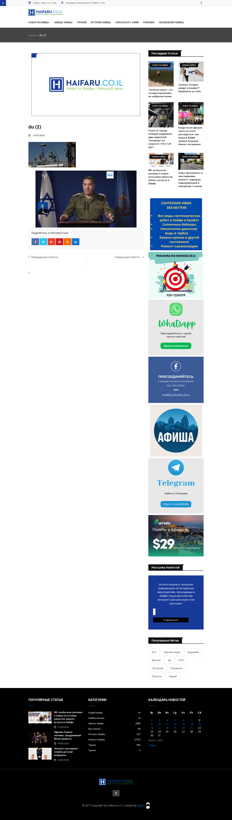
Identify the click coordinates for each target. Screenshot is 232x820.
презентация (172, 652)
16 (151, 728)
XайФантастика (114, 718)
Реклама (148, 22)
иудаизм (193, 652)
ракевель (176, 668)
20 (183, 728)
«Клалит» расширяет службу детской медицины (66, 752)
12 (175, 724)
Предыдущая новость (44, 257)
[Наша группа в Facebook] (201, 3)
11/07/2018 (39, 135)
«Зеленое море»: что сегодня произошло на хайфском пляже (160, 93)
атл (154, 652)
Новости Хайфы (38, 22)
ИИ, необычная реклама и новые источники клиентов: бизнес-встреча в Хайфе (160, 177)
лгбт (181, 660)
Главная (32, 35)
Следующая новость (128, 257)
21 (191, 728)
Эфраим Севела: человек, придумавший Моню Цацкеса (67, 735)
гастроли (157, 668)
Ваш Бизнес (114, 729)
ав (169, 660)
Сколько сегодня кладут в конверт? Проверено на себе (189, 88)
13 (183, 724)
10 (159, 724)
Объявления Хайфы (171, 22)
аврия (173, 676)
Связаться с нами (127, 22)
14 (191, 724)
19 (175, 728)
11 (167, 724)
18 (167, 728)
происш (157, 676)
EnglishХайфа (114, 712)
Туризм (81, 22)
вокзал (156, 660)
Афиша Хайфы (63, 22)
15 (199, 724)
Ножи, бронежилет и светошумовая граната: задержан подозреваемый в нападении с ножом (190, 180)
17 (159, 728)
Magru (141, 805)
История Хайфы (101, 22)
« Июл (152, 745)
